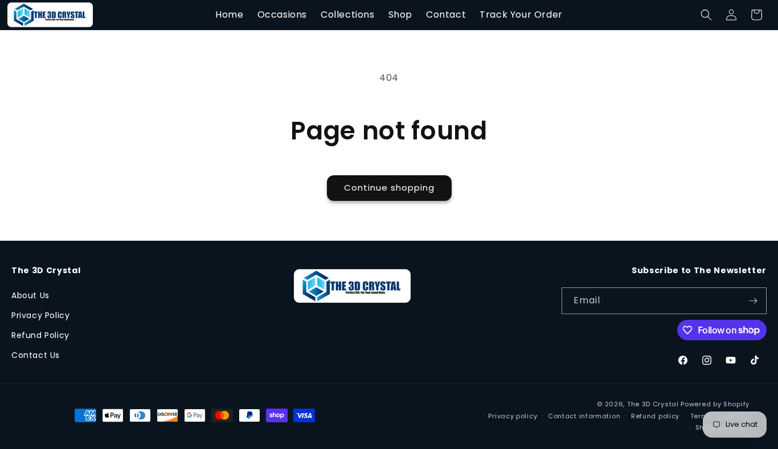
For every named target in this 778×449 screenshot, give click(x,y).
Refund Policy (40, 335)
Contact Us (35, 355)
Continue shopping (389, 187)
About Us (30, 295)
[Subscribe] (753, 300)
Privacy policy (512, 415)
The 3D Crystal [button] (45, 271)
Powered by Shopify (715, 404)
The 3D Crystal (654, 404)
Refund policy (655, 415)
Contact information (584, 415)
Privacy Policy (40, 315)
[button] (706, 14)
